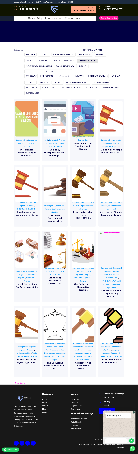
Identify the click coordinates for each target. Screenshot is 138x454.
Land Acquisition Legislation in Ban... (27, 213)
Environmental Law (65, 66)
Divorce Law (31, 76)
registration (48, 88)
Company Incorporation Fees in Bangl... (55, 152)
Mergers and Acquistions (77, 82)
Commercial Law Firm (92, 50)
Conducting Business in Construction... (55, 280)
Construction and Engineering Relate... (111, 293)
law (30, 82)
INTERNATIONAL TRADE (97, 76)
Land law (116, 76)
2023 (44, 54)
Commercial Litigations (36, 61)
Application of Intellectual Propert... (83, 365)
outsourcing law (101, 82)
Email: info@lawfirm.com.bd (83, 9)
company (100, 54)
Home (31, 19)
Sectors (45, 406)
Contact (45, 412)
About (44, 402)
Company (74, 402)
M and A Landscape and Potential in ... (111, 151)
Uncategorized (32, 93)
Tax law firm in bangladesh (69, 88)
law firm (44, 82)
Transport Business (110, 88)
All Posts (30, 54)
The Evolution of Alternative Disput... (83, 287)
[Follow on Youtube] (122, 2)
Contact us (71, 19)
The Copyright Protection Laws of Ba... (54, 365)
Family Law (48, 71)
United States (76, 428)
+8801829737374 (28, 8)
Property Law (32, 88)
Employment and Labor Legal (39, 66)
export (82, 66)
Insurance (79, 76)
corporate (69, 61)
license (57, 82)
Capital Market (85, 54)
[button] (10, 450)
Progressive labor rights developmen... (83, 215)
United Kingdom (77, 422)
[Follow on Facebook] (115, 2)
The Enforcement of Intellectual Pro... (111, 361)
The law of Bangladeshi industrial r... (55, 218)
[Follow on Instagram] (27, 443)
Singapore (74, 425)
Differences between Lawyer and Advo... (27, 152)
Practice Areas (54, 19)
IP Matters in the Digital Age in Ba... (26, 361)
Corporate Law (76, 406)
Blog (40, 19)
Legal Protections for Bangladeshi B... (27, 285)
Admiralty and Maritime (63, 54)
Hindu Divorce (46, 76)
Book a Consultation (109, 18)
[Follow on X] (119, 2)
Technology (91, 88)
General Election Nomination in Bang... (83, 146)
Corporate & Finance (87, 61)
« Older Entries (19, 383)
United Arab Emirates (79, 419)
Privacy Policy (100, 439)
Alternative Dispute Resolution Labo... (111, 213)
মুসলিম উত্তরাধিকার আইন (63, 76)
